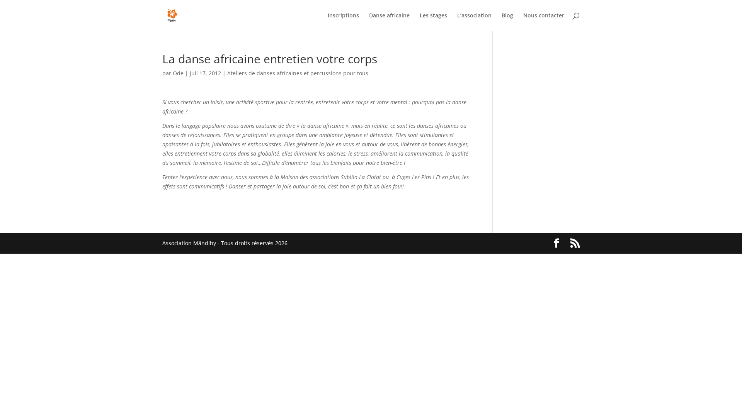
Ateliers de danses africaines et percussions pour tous (297, 73)
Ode (178, 73)
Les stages (433, 16)
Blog (507, 16)
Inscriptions (343, 16)
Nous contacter (543, 16)
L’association (474, 16)
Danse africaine (389, 16)
